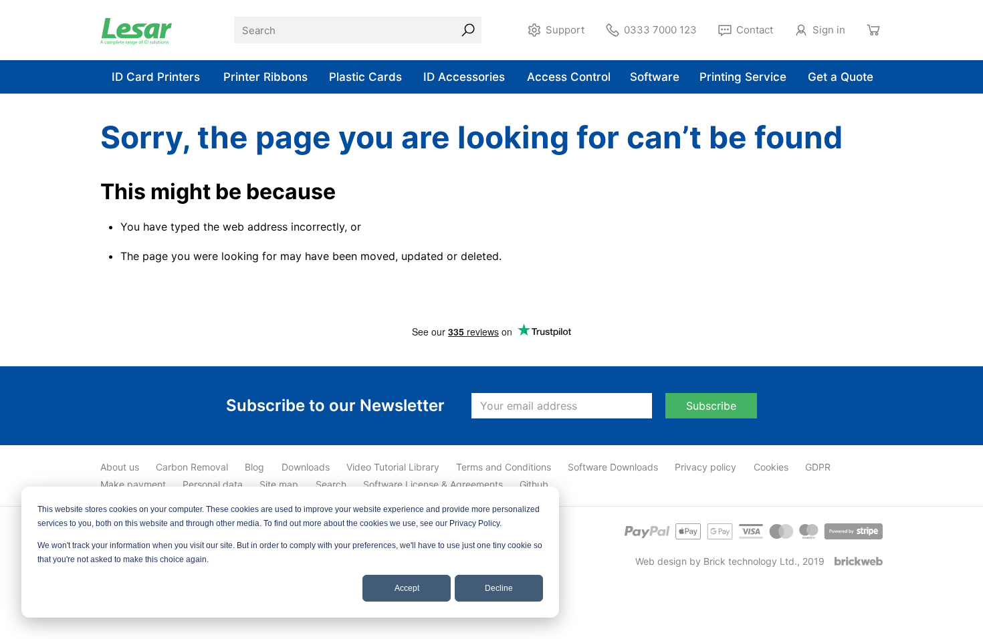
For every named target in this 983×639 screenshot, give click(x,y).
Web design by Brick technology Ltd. (716, 561)
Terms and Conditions (503, 467)
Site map (278, 484)
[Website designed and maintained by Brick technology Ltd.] (859, 561)
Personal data (213, 484)
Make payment (133, 484)
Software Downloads (613, 467)
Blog (254, 467)
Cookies (771, 467)
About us (119, 467)
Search (331, 484)
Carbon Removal (192, 467)
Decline (499, 588)
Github (534, 484)
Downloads (306, 467)
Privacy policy (705, 467)
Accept (407, 588)
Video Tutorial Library (392, 467)
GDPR (818, 467)
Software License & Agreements (433, 484)
